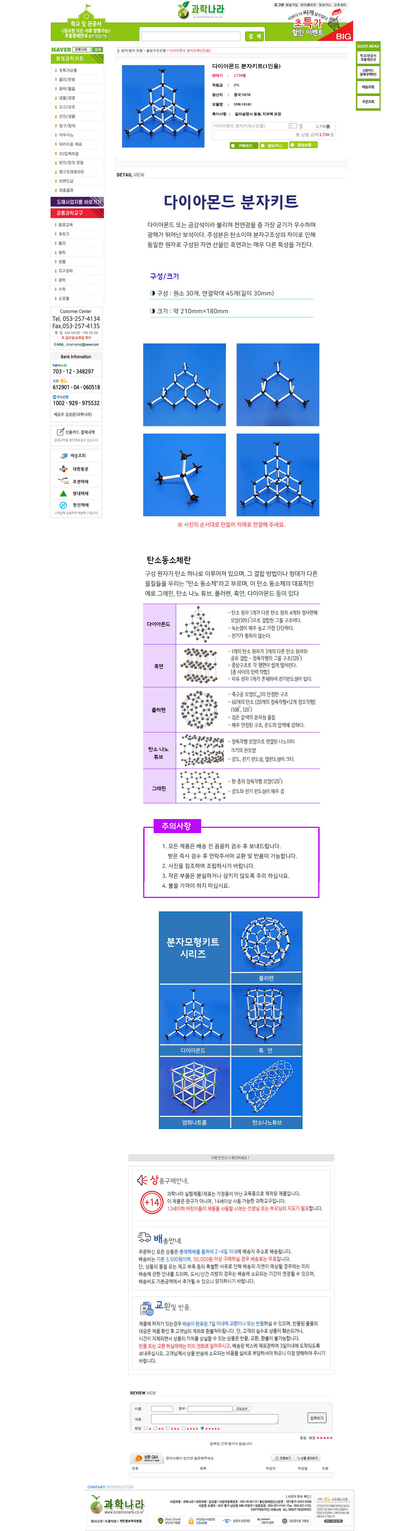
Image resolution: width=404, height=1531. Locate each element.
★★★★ (192, 1429)
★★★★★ (212, 1429)
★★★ (175, 1429)
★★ (161, 1429)
